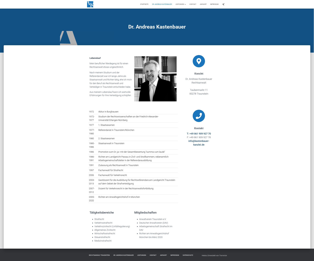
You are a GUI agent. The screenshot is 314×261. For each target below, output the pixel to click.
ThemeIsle (223, 255)
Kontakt (193, 4)
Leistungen (180, 4)
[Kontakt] (199, 116)
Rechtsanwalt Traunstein (99, 255)
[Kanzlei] (199, 61)
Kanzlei (198, 73)
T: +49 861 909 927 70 (199, 133)
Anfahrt (203, 4)
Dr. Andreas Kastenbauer (162, 4)
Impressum (214, 4)
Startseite (144, 4)
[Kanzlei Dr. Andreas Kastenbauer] (90, 4)
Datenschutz (188, 255)
